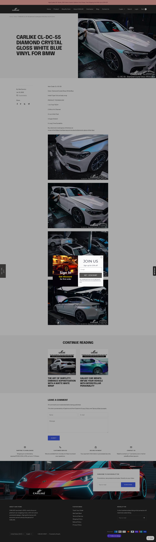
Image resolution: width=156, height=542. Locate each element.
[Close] (101, 257)
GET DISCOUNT (90, 275)
